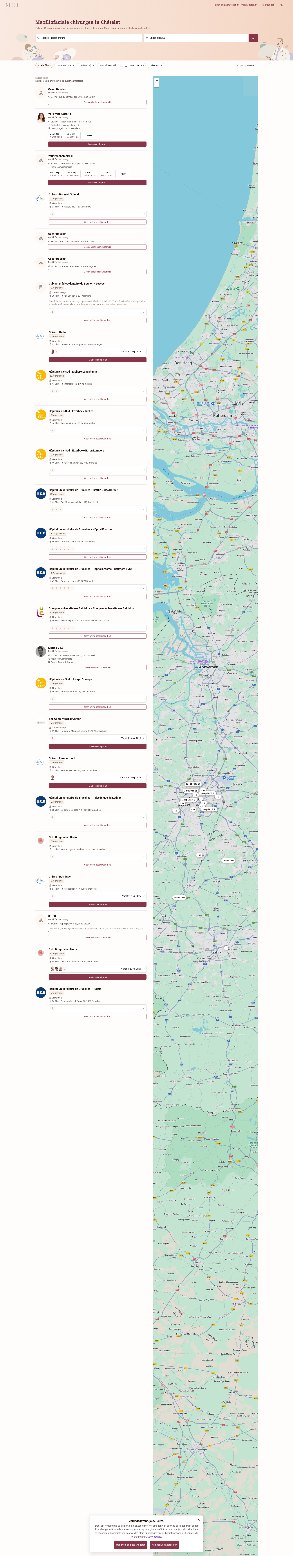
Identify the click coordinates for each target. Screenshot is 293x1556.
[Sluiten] (199, 1520)
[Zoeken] (253, 38)
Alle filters (45, 65)
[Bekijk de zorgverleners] (97, 214)
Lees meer (122, 304)
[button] (226, 948)
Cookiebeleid (154, 1536)
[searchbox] (89, 38)
